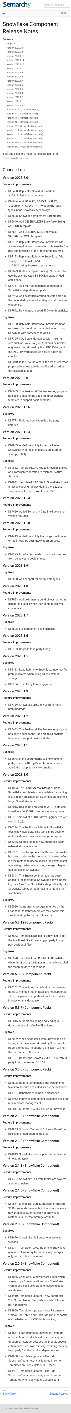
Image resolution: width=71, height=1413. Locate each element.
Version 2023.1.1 (15, 101)
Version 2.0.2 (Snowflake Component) (25, 146)
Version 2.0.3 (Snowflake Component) (25, 142)
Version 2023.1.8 (15, 76)
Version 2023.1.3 (15, 93)
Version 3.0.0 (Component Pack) (22, 122)
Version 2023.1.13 (15, 64)
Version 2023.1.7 (15, 81)
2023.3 (63, 13)
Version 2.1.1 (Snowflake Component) (25, 134)
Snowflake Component (16, 158)
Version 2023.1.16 (15, 56)
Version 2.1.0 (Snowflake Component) (25, 138)
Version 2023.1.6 (15, 85)
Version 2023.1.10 (15, 68)
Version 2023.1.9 (15, 72)
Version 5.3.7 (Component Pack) (22, 118)
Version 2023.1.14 (15, 60)
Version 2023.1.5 (15, 89)
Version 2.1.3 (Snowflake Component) (25, 126)
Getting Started (58, 1393)
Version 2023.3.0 (15, 47)
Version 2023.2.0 (15, 52)
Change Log (10, 43)
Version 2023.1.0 (15, 105)
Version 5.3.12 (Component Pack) (23, 109)
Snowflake (9, 1393)
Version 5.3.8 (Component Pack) (22, 113)
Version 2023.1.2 (15, 97)
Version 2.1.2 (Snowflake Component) (25, 130)
